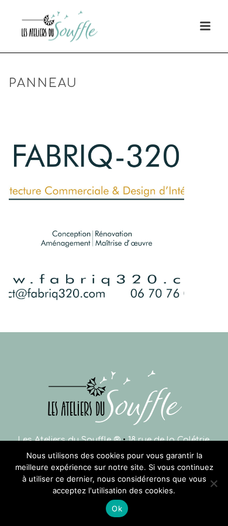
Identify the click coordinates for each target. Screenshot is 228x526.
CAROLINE (109, 108)
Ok (117, 508)
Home (70, 108)
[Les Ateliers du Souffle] (16, 26)
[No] (213, 483)
